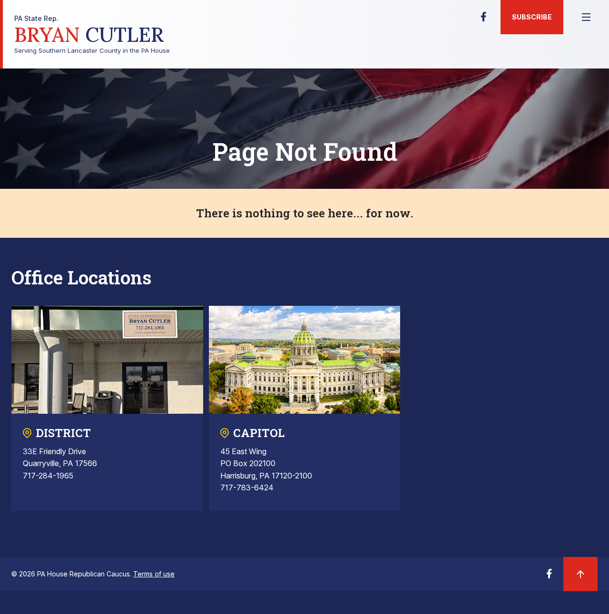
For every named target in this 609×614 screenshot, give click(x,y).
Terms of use (154, 574)
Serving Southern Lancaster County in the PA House (92, 34)
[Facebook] (483, 19)
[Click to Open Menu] (586, 17)
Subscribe (532, 17)
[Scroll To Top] (580, 574)
